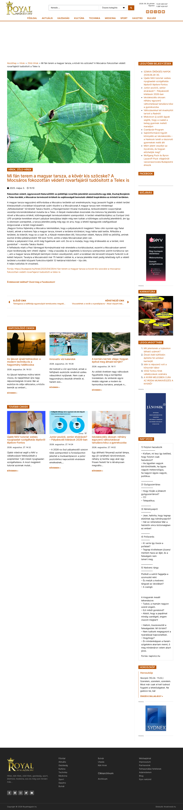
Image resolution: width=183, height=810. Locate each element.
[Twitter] (159, 11)
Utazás (101, 762)
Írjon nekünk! (145, 779)
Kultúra (79, 18)
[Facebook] (147, 11)
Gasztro (137, 18)
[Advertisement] (91, 41)
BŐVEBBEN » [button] (12, 393)
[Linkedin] (151, 11)
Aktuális (47, 18)
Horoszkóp (146, 672)
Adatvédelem (145, 772)
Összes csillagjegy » (151, 696)
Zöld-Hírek (33, 63)
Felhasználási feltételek (150, 769)
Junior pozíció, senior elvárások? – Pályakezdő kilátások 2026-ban (68, 438)
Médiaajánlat (145, 758)
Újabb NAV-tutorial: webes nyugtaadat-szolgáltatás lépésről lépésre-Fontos (26, 439)
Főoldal (32, 18)
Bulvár (151, 18)
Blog (141, 776)
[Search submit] (131, 7)
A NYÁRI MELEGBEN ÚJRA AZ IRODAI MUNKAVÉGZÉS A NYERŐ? (158, 380)
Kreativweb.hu (170, 807)
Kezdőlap (12, 63)
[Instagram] (155, 11)
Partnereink (144, 765)
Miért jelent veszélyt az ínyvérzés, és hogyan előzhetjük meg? (155, 149)
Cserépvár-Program (154, 129)
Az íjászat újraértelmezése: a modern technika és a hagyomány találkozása (24, 362)
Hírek (22, 63)
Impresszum (145, 762)
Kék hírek (102, 765)
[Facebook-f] (9, 793)
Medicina (110, 18)
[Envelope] (163, 11)
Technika (94, 18)
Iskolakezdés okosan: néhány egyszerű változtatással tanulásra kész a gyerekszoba (109, 439)
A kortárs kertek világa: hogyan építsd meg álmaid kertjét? (110, 360)
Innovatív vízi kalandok (62, 359)
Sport (124, 18)
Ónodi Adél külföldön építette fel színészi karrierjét (154, 357)
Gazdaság (63, 18)
